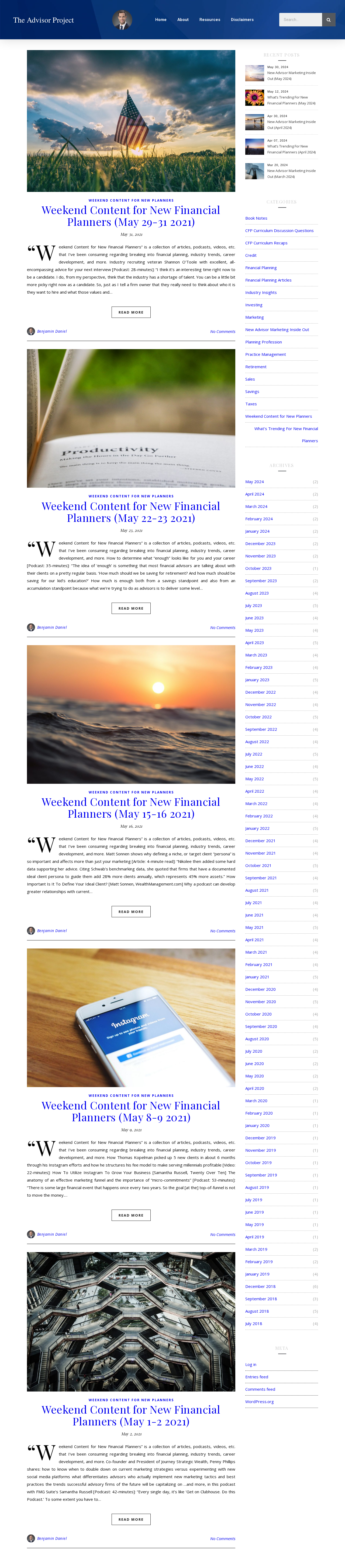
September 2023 (261, 580)
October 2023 (258, 568)
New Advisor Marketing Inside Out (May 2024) (291, 75)
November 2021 (260, 853)
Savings (252, 391)
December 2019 (260, 1137)
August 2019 (257, 1187)
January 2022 (257, 828)
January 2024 (257, 531)
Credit (251, 255)
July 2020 (253, 1051)
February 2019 (259, 1261)
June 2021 (254, 915)
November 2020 (260, 1001)
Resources (209, 19)
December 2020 (260, 989)
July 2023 (253, 605)
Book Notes (256, 218)
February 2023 (259, 667)
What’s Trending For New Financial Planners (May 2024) (291, 100)
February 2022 (259, 815)
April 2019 (254, 1236)
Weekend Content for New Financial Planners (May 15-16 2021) (131, 807)
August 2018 (257, 1311)
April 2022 (254, 791)
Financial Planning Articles (268, 280)
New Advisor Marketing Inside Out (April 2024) (291, 124)
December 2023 (260, 543)
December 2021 (260, 840)
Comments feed (260, 1389)
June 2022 (254, 766)
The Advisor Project (43, 20)
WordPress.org (259, 1401)
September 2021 (261, 877)
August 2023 (257, 593)
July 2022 (253, 754)
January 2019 (257, 1274)
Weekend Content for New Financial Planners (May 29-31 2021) (131, 215)
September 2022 (261, 729)
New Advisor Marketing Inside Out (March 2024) (291, 173)
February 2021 (259, 964)
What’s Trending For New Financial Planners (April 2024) (291, 149)
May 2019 (254, 1224)
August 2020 (257, 1038)
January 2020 (257, 1125)
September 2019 (261, 1175)
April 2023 (254, 642)
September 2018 (261, 1298)
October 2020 (258, 1014)
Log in (250, 1364)
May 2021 (254, 927)
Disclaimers (242, 19)
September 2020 (261, 1026)
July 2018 (253, 1323)
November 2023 (260, 555)
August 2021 (257, 890)
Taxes (251, 403)
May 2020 (254, 1075)
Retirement (256, 366)
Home (161, 19)
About (183, 19)
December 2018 (260, 1286)
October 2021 (258, 865)
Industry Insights (261, 292)
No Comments (222, 331)
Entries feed (256, 1376)
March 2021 (256, 952)
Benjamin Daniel (52, 331)
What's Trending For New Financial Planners (286, 434)
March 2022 (256, 803)
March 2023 (256, 655)
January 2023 (257, 679)
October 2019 (258, 1162)
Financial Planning (261, 267)
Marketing (254, 317)
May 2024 (254, 481)
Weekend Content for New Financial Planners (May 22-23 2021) (131, 511)
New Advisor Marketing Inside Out (277, 329)
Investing (254, 304)
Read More (131, 312)
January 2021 (257, 976)
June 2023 (254, 617)
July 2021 (253, 902)
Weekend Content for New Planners (131, 200)
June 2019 (254, 1212)
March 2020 (256, 1100)
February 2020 (259, 1113)
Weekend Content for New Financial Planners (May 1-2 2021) (131, 1415)
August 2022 (257, 741)
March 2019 (256, 1249)
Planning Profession (263, 342)
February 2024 (259, 518)
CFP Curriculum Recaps (266, 242)
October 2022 (258, 716)
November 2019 (260, 1150)
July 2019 (253, 1199)
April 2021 (254, 939)
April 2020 (254, 1088)
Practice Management (265, 354)
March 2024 (256, 506)
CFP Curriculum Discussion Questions (279, 230)
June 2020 (254, 1063)
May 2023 (254, 630)
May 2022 (254, 778)
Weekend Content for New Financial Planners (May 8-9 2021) (131, 1111)
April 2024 (254, 494)
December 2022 (260, 692)
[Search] (329, 19)
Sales (250, 379)
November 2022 (260, 704)
